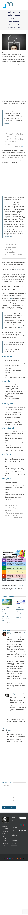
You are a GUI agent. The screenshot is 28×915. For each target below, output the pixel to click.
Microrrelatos (14, 824)
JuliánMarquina (13, 693)
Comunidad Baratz (8, 236)
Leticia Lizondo (10, 632)
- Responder (16, 694)
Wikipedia (6, 123)
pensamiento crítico (6, 589)
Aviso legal (5, 856)
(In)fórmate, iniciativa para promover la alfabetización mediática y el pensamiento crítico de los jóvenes (12, 729)
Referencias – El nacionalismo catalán (9, 716)
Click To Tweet (18, 146)
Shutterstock (20, 585)
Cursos (13, 820)
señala (12, 261)
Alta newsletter (14, 839)
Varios (16, 588)
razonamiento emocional (8, 283)
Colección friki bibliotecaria (14, 829)
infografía (10, 298)
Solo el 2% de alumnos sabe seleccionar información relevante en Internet (14, 249)
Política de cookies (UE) (20, 856)
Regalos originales (14, 834)
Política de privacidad (11, 856)
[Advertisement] (14, 81)
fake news (16, 269)
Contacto (14, 844)
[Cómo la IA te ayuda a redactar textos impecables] (21, 599)
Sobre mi (14, 817)
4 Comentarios (14, 589)
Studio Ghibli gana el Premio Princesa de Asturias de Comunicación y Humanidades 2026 (7, 614)
